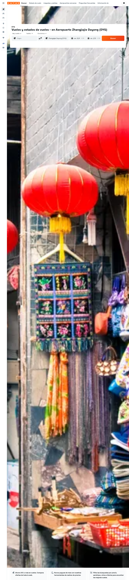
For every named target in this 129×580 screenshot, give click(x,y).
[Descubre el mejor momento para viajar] (3, 32)
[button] (3, 3)
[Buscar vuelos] (3, 9)
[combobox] (17, 33)
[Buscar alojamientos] (3, 13)
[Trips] (3, 38)
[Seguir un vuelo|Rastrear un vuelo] (3, 28)
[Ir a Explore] (3, 23)
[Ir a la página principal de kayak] (13, 3)
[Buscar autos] (3, 18)
